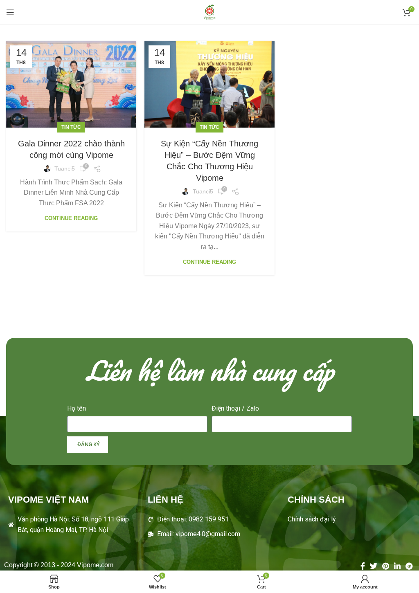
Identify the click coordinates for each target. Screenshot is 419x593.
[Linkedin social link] (397, 566)
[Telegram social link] (409, 566)
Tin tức (71, 127)
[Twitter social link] (373, 566)
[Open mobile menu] (10, 12)
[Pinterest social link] (386, 566)
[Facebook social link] (362, 566)
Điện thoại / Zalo (235, 408)
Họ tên (76, 408)
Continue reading (71, 218)
